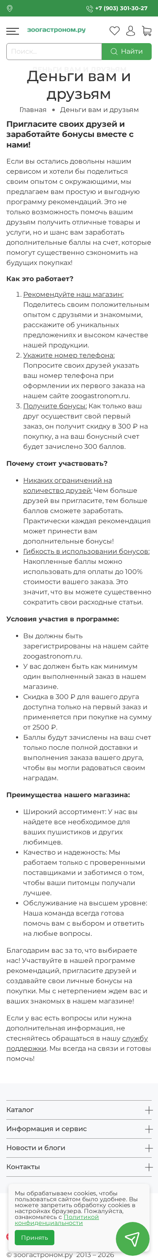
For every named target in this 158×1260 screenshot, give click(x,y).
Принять (34, 1237)
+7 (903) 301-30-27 (121, 8)
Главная (33, 110)
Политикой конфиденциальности (57, 1220)
